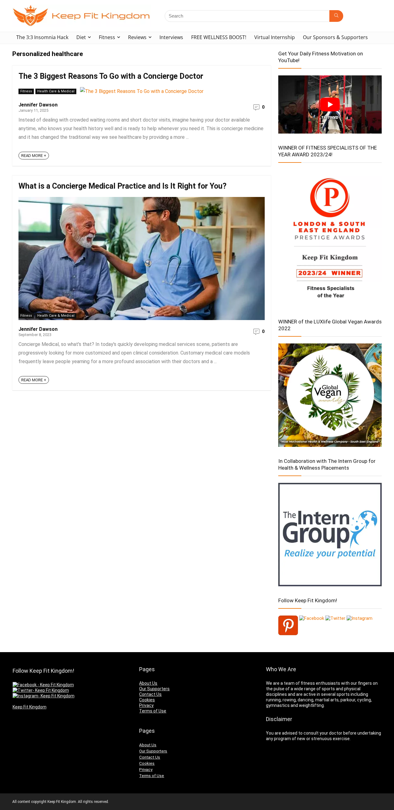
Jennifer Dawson (38, 105)
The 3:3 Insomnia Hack (42, 37)
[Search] (336, 16)
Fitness (107, 37)
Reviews (137, 37)
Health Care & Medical (55, 91)
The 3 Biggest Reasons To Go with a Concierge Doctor (110, 76)
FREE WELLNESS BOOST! (218, 37)
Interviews (171, 37)
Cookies (147, 699)
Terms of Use (152, 710)
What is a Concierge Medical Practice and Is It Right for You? (122, 186)
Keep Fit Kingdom (29, 706)
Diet (81, 37)
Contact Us (150, 694)
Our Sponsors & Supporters (335, 37)
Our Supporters (154, 688)
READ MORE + (33, 155)
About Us (148, 683)
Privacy (146, 705)
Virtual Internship (274, 37)
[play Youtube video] (330, 104)
